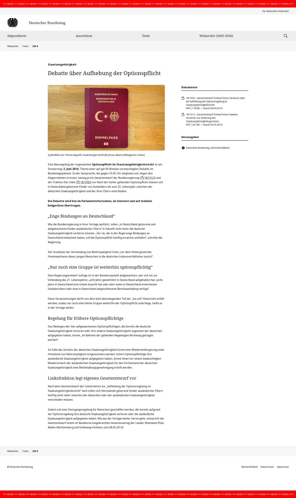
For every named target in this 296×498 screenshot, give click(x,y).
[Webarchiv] (36, 22)
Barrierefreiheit (250, 466)
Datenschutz (267, 466)
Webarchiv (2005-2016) (216, 36)
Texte (146, 36)
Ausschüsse (84, 36)
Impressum (283, 466)
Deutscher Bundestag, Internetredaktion (208, 147)
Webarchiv (12, 46)
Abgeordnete (16, 36)
